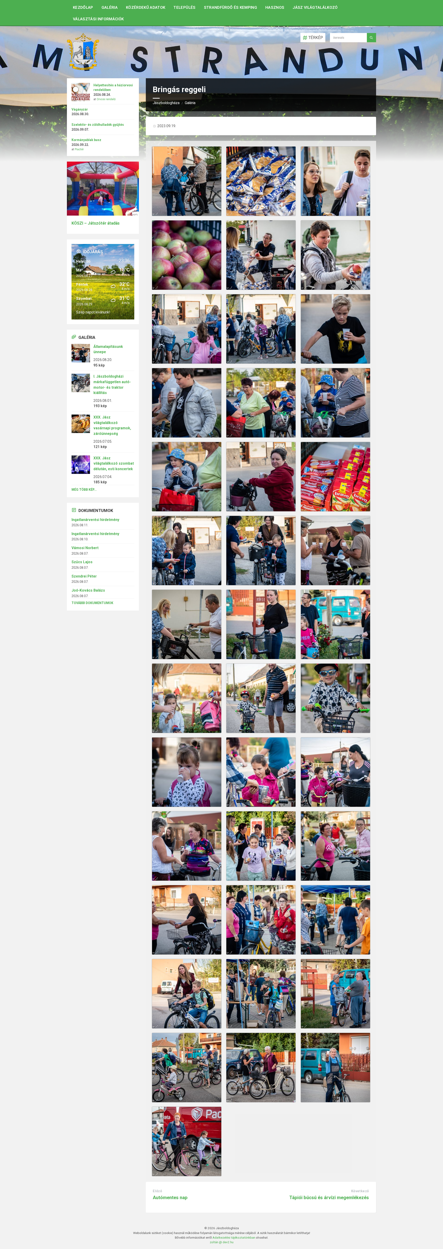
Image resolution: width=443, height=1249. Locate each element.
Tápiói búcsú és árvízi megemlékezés (329, 1197)
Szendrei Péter (84, 576)
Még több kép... (84, 489)
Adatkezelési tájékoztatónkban (234, 1237)
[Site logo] (83, 68)
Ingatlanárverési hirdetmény (95, 520)
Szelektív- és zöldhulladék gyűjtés (98, 124)
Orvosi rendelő (106, 99)
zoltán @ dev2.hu (221, 1242)
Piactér (79, 149)
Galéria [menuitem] (110, 7)
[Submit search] (371, 37)
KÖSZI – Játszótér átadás (96, 223)
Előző (157, 1191)
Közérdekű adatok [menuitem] (145, 7)
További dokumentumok (92, 603)
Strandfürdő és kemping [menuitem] (230, 7)
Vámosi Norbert (85, 548)
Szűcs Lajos (82, 562)
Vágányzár (80, 109)
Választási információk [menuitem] (98, 19)
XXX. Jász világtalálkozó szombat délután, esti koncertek (113, 463)
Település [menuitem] (184, 7)
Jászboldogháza (166, 103)
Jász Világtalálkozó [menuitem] (315, 7)
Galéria (190, 103)
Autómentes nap (170, 1197)
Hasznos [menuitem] (274, 7)
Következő (360, 1191)
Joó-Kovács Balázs (88, 590)
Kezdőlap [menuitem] (83, 7)
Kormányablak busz (86, 140)
